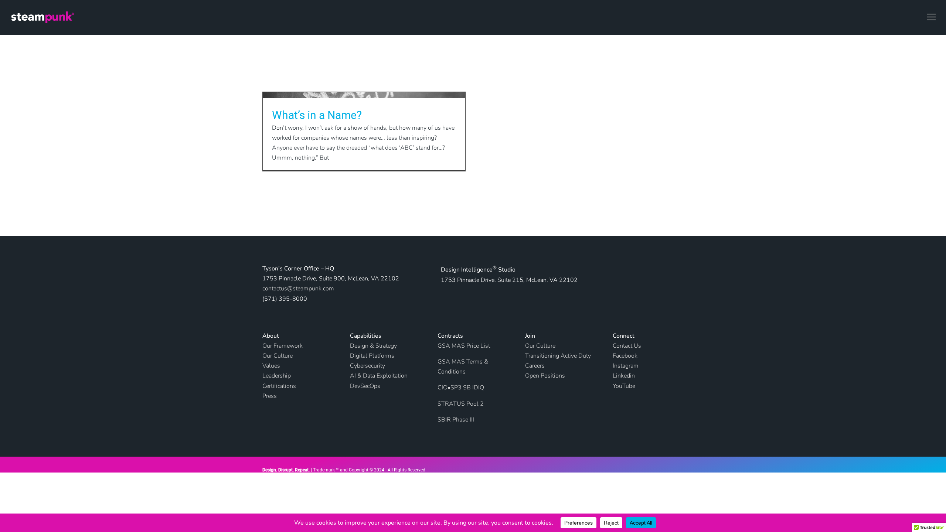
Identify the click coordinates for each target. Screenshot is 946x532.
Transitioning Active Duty (558, 356)
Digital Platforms (372, 356)
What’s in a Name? (317, 115)
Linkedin (624, 376)
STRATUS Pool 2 (461, 404)
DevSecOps (365, 386)
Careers (535, 366)
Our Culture (540, 346)
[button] (931, 17)
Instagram (626, 366)
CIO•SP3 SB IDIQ (461, 387)
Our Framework (282, 346)
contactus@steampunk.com (298, 288)
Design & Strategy (373, 346)
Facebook (625, 356)
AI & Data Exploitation (379, 376)
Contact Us (627, 346)
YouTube (624, 386)
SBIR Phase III (456, 420)
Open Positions (545, 376)
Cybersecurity (367, 366)
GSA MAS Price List (464, 346)
